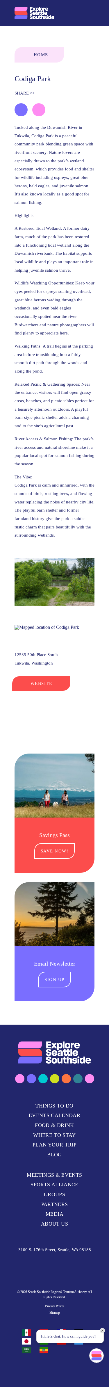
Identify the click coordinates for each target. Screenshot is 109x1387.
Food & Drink (54, 1125)
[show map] (38, 109)
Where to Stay (54, 1135)
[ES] (28, 1332)
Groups (54, 1194)
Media (54, 1214)
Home (41, 54)
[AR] (28, 1350)
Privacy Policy (54, 1306)
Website (41, 683)
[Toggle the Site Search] (77, 13)
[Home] (35, 13)
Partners (54, 1204)
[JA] (28, 1341)
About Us (54, 1224)
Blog (54, 1155)
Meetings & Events (54, 1175)
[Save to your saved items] (21, 109)
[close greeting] (102, 1330)
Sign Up (54, 979)
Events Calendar (54, 1115)
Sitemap (54, 1313)
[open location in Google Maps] (47, 626)
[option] (28, 1332)
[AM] (45, 1350)
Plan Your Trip (54, 1145)
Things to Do (54, 1106)
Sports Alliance (54, 1184)
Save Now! (55, 851)
